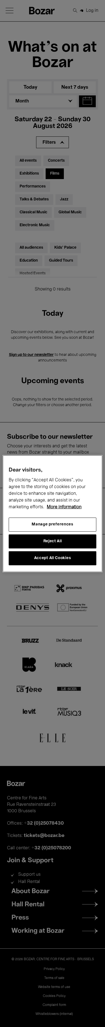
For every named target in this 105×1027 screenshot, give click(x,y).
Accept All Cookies (52, 558)
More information (64, 507)
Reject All (52, 541)
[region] (52, 513)
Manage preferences (52, 524)
